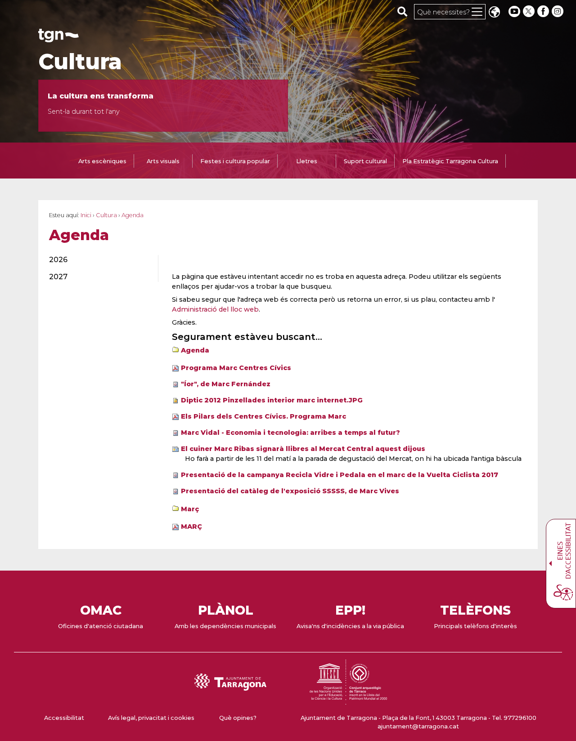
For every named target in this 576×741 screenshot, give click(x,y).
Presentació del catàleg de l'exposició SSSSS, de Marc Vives (290, 491)
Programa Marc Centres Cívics (236, 368)
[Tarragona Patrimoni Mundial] (348, 700)
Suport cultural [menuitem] (365, 161)
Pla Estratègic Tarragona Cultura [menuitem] (450, 161)
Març (190, 509)
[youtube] (514, 11)
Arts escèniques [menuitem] (102, 161)
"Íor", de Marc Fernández (225, 384)
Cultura (80, 62)
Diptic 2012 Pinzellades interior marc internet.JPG (272, 400)
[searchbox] (402, 11)
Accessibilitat (64, 717)
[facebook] (544, 11)
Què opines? (237, 717)
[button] (494, 13)
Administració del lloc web (215, 309)
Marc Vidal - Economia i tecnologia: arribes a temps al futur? (290, 433)
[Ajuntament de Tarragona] (58, 38)
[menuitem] (98, 260)
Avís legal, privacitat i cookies (151, 717)
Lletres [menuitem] (306, 161)
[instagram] (558, 11)
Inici (86, 215)
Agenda (195, 350)
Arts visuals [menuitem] (163, 161)
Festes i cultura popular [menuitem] (235, 161)
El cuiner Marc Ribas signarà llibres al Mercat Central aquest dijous (303, 449)
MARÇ (191, 526)
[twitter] (529, 11)
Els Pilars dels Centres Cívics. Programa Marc (263, 416)
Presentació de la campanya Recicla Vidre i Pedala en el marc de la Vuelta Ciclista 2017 (339, 475)
